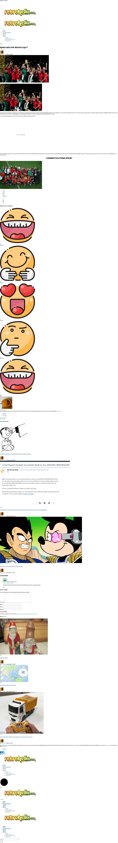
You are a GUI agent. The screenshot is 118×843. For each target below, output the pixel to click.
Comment (2, 602)
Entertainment (7, 32)
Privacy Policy (8, 38)
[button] (59, 227)
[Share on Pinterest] (60, 202)
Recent (4, 749)
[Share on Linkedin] (60, 203)
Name (1, 604)
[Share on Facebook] (60, 199)
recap (4, 195)
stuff (1, 44)
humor (1, 451)
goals (4, 193)
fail (0, 655)
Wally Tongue (10, 581)
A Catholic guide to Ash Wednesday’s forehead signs (15, 454)
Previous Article (3, 417)
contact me (59, 411)
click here (108, 745)
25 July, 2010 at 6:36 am (8, 583)
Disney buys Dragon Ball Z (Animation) (11, 566)
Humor (4, 33)
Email (1, 606)
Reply (4, 587)
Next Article (2, 419)
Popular (4, 748)
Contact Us (8, 40)
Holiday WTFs (4, 658)
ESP (4, 190)
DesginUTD (3, 754)
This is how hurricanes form (8, 685)
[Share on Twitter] (60, 200)
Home (4, 30)
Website (2, 609)
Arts (4, 31)
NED (4, 194)
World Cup (5, 196)
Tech (4, 35)
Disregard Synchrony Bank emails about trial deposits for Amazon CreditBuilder (23, 510)
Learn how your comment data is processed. (27, 614)
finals (4, 191)
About (4, 36)
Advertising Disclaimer (10, 39)
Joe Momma (4, 54)
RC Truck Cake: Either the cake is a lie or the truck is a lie (16, 737)
